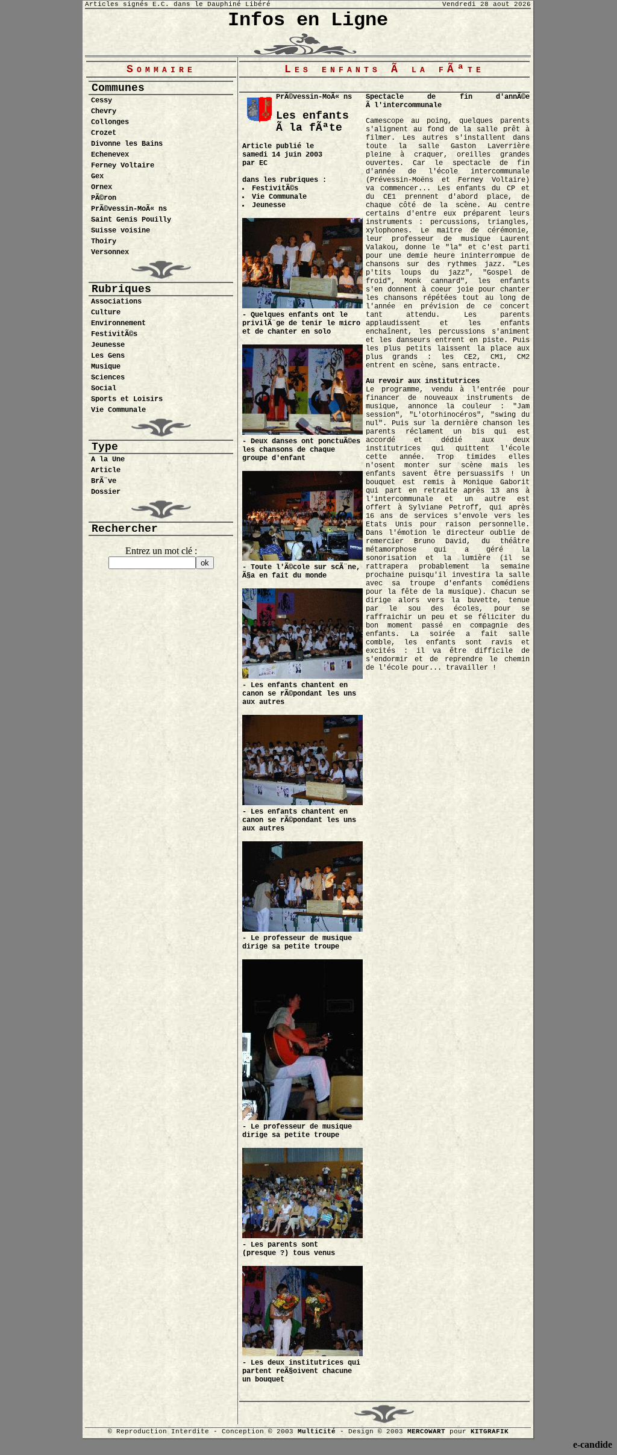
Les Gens (108, 356)
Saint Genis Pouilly (131, 220)
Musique (106, 367)
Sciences (108, 377)
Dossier (106, 492)
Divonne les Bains (127, 144)
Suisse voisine (120, 230)
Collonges (110, 122)
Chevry (103, 111)
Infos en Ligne (308, 20)
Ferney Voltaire (122, 165)
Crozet (103, 133)
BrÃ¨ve (103, 481)
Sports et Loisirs (127, 399)
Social (103, 388)
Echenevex (110, 155)
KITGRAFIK (490, 1431)
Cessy (101, 100)
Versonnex (110, 252)
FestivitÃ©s (114, 334)
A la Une (108, 459)
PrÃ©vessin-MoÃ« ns (129, 209)
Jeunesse (108, 345)
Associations (116, 302)
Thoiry (103, 241)
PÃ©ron (103, 198)
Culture (106, 312)
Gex (97, 176)
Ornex (101, 187)
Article (106, 470)
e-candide (592, 1444)
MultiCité (317, 1431)
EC (263, 163)
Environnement (118, 323)
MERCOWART (426, 1431)
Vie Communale (118, 410)
